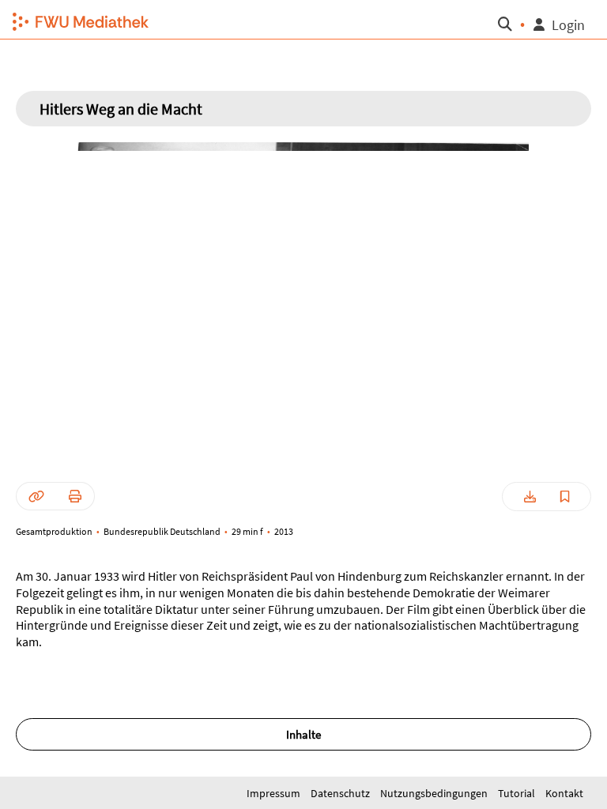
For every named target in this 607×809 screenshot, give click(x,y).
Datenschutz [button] (341, 793)
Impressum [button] (275, 793)
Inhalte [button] (303, 734)
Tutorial (517, 793)
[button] (78, 20)
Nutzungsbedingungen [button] (435, 793)
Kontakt (564, 793)
